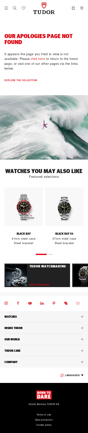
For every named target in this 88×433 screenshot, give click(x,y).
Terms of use (44, 414)
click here (38, 58)
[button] (14, 8)
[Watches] (44, 316)
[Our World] (44, 339)
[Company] (44, 362)
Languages (72, 375)
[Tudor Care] (44, 350)
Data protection (44, 419)
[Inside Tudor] (44, 328)
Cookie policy (43, 424)
